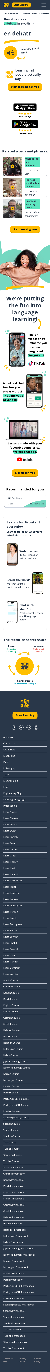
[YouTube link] (28, 727)
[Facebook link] (14, 727)
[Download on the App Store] (25, 107)
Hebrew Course (11, 1030)
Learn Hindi (9, 868)
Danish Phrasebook (13, 1179)
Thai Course (9, 1142)
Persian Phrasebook (14, 1273)
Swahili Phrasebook (13, 1317)
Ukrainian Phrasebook (15, 1342)
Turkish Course (11, 1148)
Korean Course (11, 1073)
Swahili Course (11, 1130)
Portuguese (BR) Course (16, 1098)
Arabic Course (10, 980)
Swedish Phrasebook (14, 1323)
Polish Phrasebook (13, 1279)
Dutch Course (10, 999)
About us (8, 737)
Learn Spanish (10, 936)
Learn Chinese (10, 818)
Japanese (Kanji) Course (15, 1061)
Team (6, 774)
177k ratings (25, 116)
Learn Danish (10, 824)
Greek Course (10, 1024)
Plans (6, 762)
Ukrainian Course (12, 1154)
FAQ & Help (9, 749)
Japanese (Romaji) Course (16, 1067)
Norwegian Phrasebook (15, 1267)
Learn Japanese (11, 893)
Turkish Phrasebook (14, 1335)
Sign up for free (25, 472)
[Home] (9, 74)
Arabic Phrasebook (13, 1167)
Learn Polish (9, 918)
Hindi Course (10, 1036)
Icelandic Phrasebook (14, 1229)
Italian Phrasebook (13, 1242)
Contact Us (9, 743)
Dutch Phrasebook (13, 1186)
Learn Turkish (10, 961)
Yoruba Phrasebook (13, 1348)
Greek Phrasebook (13, 1211)
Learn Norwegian (12, 905)
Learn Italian (10, 886)
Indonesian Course (13, 1048)
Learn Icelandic (11, 874)
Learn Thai (9, 955)
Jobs (5, 787)
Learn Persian (10, 911)
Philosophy (9, 768)
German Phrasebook (14, 1204)
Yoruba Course (11, 1161)
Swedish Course (30, 13)
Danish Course (11, 992)
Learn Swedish (11, 13)
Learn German (10, 849)
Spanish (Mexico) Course (16, 1117)
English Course (11, 1005)
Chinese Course (11, 986)
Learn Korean (10, 899)
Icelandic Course (11, 1042)
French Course (10, 1011)
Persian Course (11, 1086)
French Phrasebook (13, 1198)
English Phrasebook (13, 1192)
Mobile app (9, 755)
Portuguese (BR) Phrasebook (18, 1285)
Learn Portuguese (12, 924)
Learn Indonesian (12, 880)
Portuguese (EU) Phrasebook (18, 1292)
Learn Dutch (9, 830)
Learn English (10, 836)
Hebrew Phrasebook (14, 1217)
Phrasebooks (10, 805)
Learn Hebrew (10, 861)
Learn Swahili (10, 942)
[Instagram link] (36, 727)
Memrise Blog (10, 780)
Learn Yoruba (10, 974)
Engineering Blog (12, 793)
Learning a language (14, 799)
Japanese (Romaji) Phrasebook (19, 1254)
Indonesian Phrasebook (15, 1236)
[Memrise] (6, 5)
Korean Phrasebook (13, 1261)
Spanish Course (11, 1123)
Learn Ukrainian (11, 967)
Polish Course (10, 1092)
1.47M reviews (25, 133)
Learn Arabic (10, 811)
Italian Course (10, 1055)
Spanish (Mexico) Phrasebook (18, 1304)
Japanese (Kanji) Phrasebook (18, 1248)
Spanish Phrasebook (14, 1310)
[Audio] (10, 52)
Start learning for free (25, 86)
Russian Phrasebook (14, 1298)
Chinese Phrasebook (14, 1173)
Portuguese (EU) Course (16, 1105)
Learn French (10, 843)
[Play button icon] (12, 166)
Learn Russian (10, 930)
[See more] (44, 5)
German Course (11, 1017)
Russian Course (11, 1111)
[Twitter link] (21, 727)
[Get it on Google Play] (25, 124)
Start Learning (21, 4)
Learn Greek (9, 855)
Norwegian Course (13, 1080)
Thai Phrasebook (12, 1329)
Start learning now (25, 229)
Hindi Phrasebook (12, 1223)
